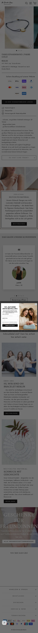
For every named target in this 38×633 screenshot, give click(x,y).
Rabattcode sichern (10, 325)
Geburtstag (4, 318)
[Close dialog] (36, 304)
